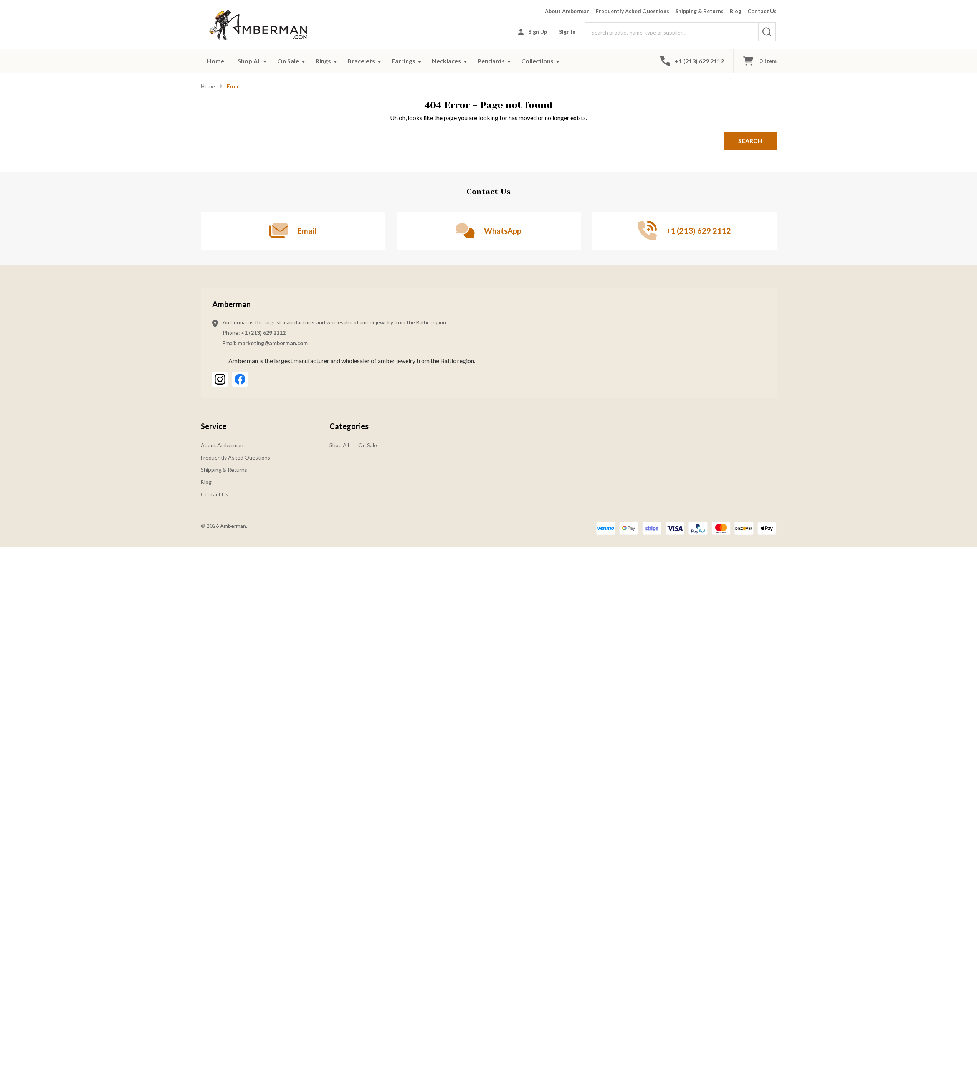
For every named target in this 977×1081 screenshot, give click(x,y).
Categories (349, 426)
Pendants (491, 60)
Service (213, 426)
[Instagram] (220, 379)
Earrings (403, 60)
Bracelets (361, 60)
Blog (735, 11)
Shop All (249, 60)
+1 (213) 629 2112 (263, 332)
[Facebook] (240, 379)
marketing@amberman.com (273, 343)
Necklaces (446, 60)
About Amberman (567, 11)
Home (215, 60)
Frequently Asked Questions (632, 11)
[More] (265, 61)
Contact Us (762, 11)
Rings (323, 60)
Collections (537, 60)
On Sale (288, 60)
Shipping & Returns (699, 11)
